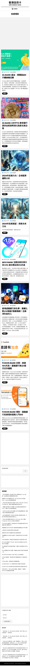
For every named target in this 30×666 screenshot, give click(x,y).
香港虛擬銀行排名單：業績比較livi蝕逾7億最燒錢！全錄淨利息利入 (14, 311)
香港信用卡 (15, 2)
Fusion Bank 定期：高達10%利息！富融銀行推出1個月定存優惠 (14, 366)
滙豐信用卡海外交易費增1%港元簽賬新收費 (11, 532)
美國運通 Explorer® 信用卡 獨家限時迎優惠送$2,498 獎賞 (14, 527)
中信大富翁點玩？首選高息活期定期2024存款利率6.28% (14, 539)
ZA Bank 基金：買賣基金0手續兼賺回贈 (10, 561)
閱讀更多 (4, 93)
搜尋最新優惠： (5, 468)
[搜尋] (25, 471)
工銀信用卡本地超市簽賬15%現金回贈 (10, 530)
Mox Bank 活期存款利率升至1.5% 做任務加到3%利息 (14, 263)
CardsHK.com (7, 663)
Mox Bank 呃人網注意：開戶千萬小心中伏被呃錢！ (13, 554)
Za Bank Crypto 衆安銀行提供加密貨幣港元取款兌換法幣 (14, 126)
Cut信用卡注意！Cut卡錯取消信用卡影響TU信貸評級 (13, 564)
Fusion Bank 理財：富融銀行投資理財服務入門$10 (15, 413)
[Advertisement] (15, 33)
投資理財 (14, 72)
